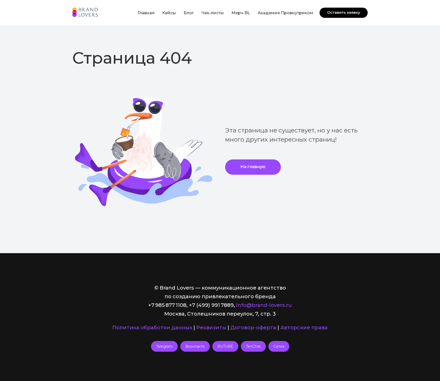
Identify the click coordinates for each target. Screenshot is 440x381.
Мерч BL (240, 12)
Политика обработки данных (152, 327)
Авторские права (304, 327)
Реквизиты (211, 327)
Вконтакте (195, 346)
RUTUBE (225, 346)
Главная (146, 12)
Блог (189, 12)
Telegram (164, 346)
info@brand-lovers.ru (264, 305)
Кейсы (169, 12)
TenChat (253, 346)
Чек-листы (212, 12)
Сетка (278, 346)
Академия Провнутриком (285, 12)
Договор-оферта (253, 327)
